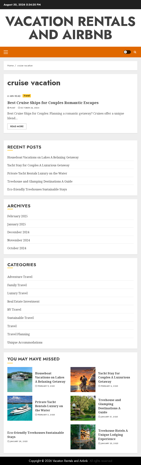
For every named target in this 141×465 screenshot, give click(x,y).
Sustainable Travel (20, 318)
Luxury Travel (17, 293)
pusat (13, 108)
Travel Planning (18, 334)
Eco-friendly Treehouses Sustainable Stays (37, 189)
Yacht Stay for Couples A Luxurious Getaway (38, 165)
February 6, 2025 (109, 386)
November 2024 (18, 240)
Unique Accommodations (24, 342)
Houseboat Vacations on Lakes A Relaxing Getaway (43, 157)
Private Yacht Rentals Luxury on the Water (37, 173)
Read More (17, 126)
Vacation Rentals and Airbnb (70, 28)
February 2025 (17, 216)
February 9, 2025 (46, 386)
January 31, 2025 (109, 417)
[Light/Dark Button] (127, 52)
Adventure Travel (19, 277)
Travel (27, 95)
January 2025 (16, 224)
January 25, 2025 (109, 443)
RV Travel (14, 309)
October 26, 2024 (29, 108)
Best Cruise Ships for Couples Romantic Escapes (53, 102)
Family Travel (17, 285)
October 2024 (16, 248)
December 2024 (18, 232)
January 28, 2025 (19, 441)
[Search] (135, 52)
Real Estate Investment (23, 301)
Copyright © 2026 (41, 461)
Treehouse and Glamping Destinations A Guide (40, 181)
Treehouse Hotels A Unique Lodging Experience (113, 435)
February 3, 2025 (46, 415)
